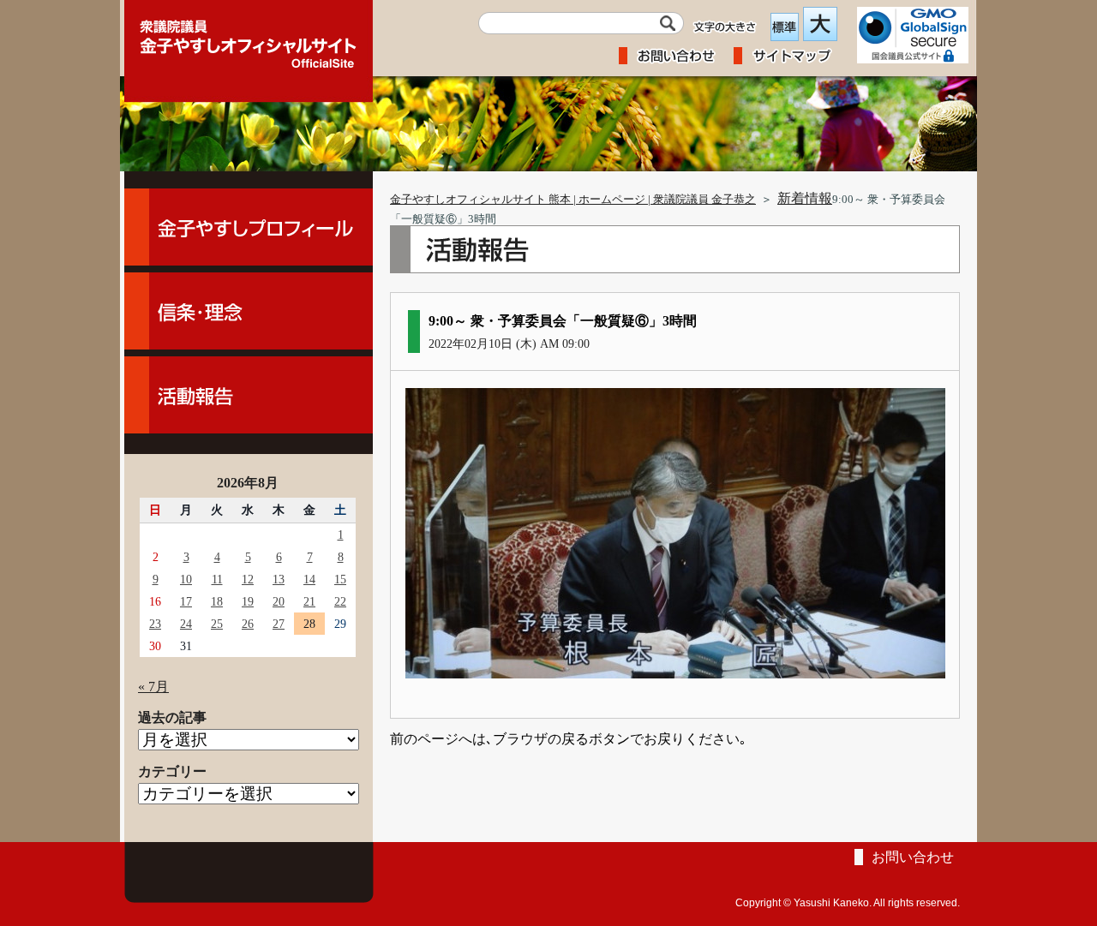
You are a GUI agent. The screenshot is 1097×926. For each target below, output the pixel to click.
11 (217, 579)
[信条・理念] (248, 310)
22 (340, 601)
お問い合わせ (913, 857)
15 (340, 579)
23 (155, 623)
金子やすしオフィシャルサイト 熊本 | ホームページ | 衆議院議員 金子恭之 (573, 200)
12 (248, 579)
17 (186, 601)
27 (279, 623)
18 (217, 601)
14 (309, 579)
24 (186, 623)
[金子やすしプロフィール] (248, 227)
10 (186, 579)
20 (279, 601)
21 (309, 601)
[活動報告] (248, 394)
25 (217, 623)
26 (248, 623)
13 (279, 579)
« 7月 (153, 686)
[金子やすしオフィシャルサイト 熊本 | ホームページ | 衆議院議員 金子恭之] (248, 38)
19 (248, 601)
